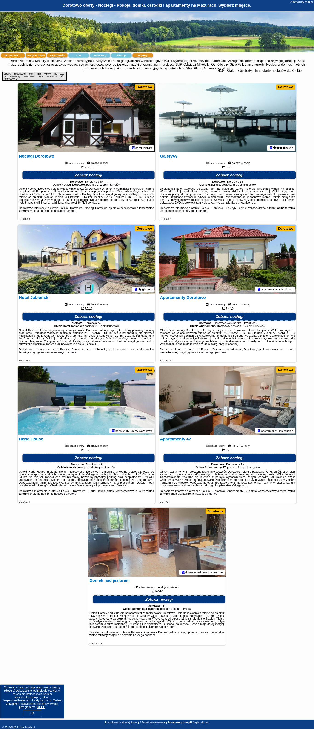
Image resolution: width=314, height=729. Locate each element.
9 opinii (99, 467)
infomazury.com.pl (301, 2)
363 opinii (101, 326)
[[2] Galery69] (227, 117)
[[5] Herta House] (86, 400)
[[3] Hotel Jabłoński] (86, 259)
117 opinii (248, 326)
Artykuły (143, 55)
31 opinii (243, 467)
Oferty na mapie (36, 55)
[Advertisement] (157, 686)
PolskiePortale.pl (26, 727)
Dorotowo (144, 87)
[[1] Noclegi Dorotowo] (86, 117)
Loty (78, 55)
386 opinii (238, 184)
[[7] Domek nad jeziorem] (157, 542)
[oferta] (133, 147)
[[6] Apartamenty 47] (227, 400)
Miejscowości (57, 55)
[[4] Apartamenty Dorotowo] (227, 259)
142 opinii (103, 184)
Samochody (100, 55)
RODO (41, 707)
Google (9, 690)
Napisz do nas (201, 722)
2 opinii (175, 609)
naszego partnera (65, 210)
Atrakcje (121, 55)
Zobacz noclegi (88, 175)
